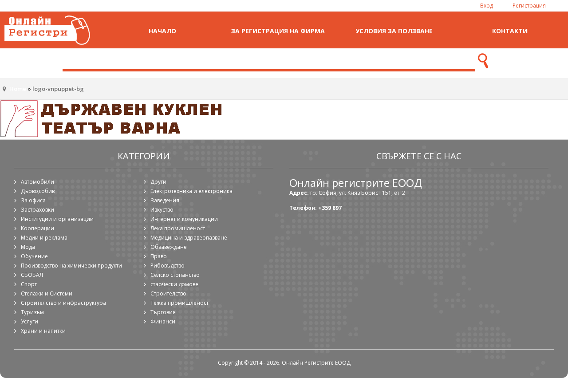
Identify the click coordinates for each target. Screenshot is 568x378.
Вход (486, 5)
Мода (28, 247)
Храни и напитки (43, 331)
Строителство (168, 293)
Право (158, 256)
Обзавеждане (168, 247)
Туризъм (32, 312)
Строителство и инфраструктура (63, 303)
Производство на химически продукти (71, 265)
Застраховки (37, 209)
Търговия (163, 312)
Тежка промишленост (179, 303)
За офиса (33, 200)
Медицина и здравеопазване (188, 237)
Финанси (162, 321)
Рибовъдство (167, 265)
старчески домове (174, 284)
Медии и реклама (44, 237)
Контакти (510, 31)
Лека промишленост (177, 228)
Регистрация (529, 5)
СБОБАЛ (32, 275)
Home (17, 89)
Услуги (29, 321)
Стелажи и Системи (46, 293)
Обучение (34, 256)
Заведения (164, 200)
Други (158, 181)
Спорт (29, 284)
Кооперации (37, 228)
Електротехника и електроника (191, 191)
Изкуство (162, 209)
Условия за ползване (394, 31)
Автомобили (37, 181)
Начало (162, 31)
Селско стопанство (175, 275)
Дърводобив (38, 191)
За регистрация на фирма (278, 31)
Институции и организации (57, 219)
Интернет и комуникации (184, 219)
